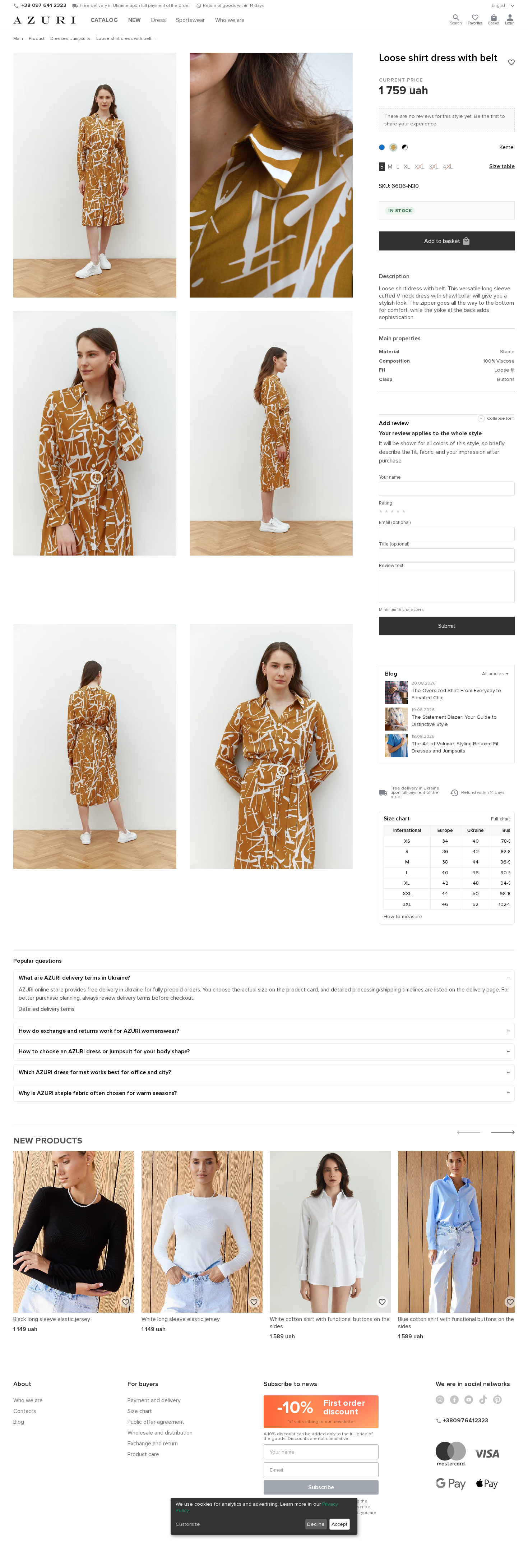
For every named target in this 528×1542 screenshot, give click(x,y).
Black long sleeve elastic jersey (51, 1319)
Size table (502, 167)
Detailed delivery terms (46, 1009)
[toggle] (503, 6)
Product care (143, 1454)
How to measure (403, 916)
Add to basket (442, 241)
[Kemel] (393, 147)
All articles (495, 674)
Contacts (24, 1411)
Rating (385, 503)
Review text (391, 566)
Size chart (140, 1411)
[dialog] (264, 1516)
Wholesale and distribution (160, 1432)
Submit (446, 626)
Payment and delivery (154, 1400)
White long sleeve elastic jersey (181, 1319)
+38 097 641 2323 (43, 5)
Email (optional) (395, 522)
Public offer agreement (156, 1422)
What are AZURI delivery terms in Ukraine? (74, 977)
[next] (503, 1133)
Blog (18, 1422)
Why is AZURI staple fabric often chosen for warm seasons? (98, 1093)
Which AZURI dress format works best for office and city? (95, 1072)
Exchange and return (153, 1443)
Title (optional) (394, 544)
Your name (390, 477)
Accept (339, 1524)
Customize (188, 1524)
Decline (316, 1524)
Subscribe (321, 1487)
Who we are (28, 1400)
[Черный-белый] (405, 147)
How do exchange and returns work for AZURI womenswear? (99, 1031)
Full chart (500, 819)
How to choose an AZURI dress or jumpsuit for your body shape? (104, 1051)
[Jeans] (382, 147)
